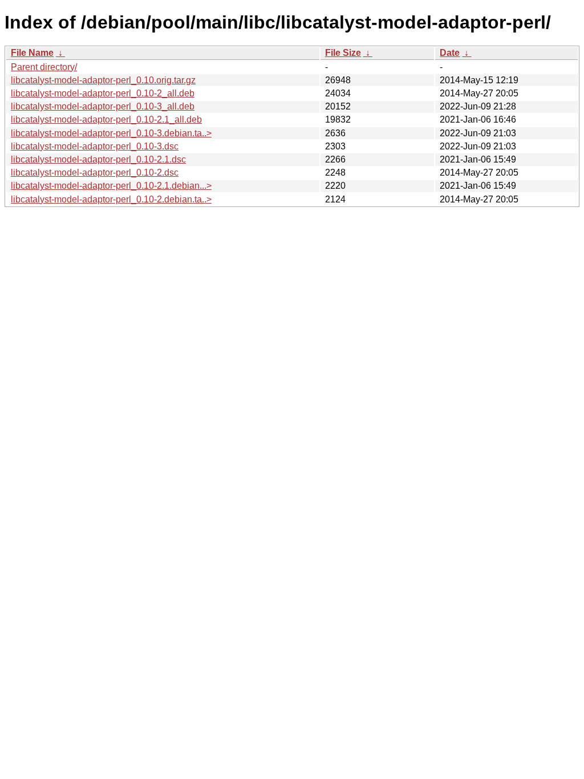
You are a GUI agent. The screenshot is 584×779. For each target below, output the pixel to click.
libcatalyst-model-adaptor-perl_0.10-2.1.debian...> (111, 185)
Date (450, 53)
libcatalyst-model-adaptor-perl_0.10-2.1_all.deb (106, 119)
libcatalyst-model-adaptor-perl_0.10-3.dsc (95, 146)
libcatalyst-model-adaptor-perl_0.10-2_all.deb (102, 93)
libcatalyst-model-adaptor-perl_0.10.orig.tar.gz (103, 80)
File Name (32, 53)
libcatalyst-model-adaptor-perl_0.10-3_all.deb (102, 106)
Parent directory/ (44, 67)
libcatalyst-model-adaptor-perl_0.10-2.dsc (95, 172)
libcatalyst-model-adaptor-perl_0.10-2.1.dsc (98, 159)
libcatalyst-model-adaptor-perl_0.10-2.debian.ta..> (111, 199)
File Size (343, 53)
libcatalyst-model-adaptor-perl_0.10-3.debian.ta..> (111, 133)
